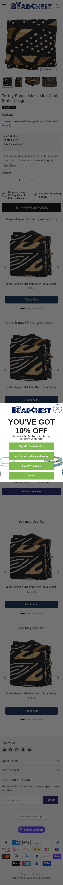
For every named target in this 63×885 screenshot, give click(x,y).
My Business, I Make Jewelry (31, 456)
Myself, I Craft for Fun (31, 446)
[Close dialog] (57, 409)
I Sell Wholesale (31, 465)
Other (31, 475)
